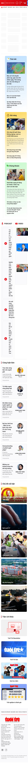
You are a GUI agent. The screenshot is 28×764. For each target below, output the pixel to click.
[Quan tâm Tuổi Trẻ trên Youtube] (2, 750)
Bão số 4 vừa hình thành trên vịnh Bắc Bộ (13, 96)
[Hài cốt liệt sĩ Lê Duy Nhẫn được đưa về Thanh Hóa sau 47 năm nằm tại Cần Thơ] (5, 338)
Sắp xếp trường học (7, 582)
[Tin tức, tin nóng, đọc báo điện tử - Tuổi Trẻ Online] (2, 3)
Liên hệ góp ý (17, 739)
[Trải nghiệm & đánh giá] (14, 692)
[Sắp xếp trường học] (14, 572)
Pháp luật (25, 7)
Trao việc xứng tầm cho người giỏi (7, 370)
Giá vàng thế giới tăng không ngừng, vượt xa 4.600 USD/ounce (14, 134)
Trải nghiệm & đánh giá (14, 702)
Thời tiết (13, 59)
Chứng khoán (14, 166)
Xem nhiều (10, 7)
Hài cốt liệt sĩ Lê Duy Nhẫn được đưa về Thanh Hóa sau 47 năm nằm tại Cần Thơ (10, 338)
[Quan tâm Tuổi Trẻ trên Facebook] (6, 750)
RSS (22, 739)
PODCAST (8, 224)
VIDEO (20, 224)
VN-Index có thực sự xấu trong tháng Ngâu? (14, 202)
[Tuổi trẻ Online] (12, 719)
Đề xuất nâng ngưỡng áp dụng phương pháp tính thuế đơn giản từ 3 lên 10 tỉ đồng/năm (12, 309)
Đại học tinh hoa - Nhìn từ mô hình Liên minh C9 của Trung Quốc (7, 427)
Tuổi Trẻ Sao (14, 659)
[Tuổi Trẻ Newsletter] (14, 628)
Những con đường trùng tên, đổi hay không (7, 466)
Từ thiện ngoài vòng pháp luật (7, 387)
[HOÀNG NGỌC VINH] (20, 406)
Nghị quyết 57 (6, 528)
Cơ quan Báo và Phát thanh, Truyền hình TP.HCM (6, 745)
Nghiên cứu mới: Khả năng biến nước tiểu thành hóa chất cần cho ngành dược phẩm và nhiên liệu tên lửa (11, 278)
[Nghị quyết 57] (14, 517)
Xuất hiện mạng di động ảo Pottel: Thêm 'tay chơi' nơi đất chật (14, 184)
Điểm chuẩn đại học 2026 (9, 609)
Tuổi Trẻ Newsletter (14, 638)
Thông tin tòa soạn (5, 741)
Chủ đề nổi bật (8, 484)
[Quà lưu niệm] (14, 671)
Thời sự (17, 7)
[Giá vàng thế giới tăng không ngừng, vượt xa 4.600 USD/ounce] (16, 124)
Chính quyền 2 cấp (7, 555)
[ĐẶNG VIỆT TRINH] (20, 467)
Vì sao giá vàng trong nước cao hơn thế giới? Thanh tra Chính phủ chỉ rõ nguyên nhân (14, 210)
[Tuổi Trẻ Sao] (14, 649)
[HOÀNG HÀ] (20, 389)
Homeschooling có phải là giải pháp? (7, 448)
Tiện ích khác (8, 617)
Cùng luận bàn (8, 363)
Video (14, 7)
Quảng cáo (20, 3)
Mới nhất (5, 7)
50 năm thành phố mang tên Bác (13, 498)
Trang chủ (3, 712)
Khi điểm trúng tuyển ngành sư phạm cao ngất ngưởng (7, 406)
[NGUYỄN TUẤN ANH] (20, 371)
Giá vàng (13, 115)
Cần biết (17, 3)
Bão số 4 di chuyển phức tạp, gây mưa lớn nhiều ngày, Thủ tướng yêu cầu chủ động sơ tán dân (14, 80)
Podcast (7, 2)
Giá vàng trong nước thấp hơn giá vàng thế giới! (14, 150)
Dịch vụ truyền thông (18, 736)
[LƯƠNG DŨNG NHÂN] (20, 449)
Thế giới (21, 7)
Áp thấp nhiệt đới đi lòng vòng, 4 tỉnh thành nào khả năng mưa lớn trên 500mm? (14, 104)
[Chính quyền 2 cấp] (14, 544)
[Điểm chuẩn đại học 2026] (14, 599)
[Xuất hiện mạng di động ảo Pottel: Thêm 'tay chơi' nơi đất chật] (16, 174)
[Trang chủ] (2, 7)
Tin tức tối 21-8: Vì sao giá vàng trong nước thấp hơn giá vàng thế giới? (10, 243)
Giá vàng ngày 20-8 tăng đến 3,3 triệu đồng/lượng (14, 156)
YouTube (12, 2)
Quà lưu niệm (14, 681)
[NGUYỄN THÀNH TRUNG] (20, 426)
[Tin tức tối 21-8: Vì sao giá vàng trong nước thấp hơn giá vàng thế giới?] (5, 243)
